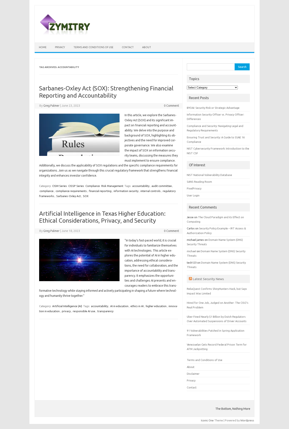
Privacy (60, 47)
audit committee (161, 185)
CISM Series (59, 185)
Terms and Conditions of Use (93, 47)
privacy (66, 311)
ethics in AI (137, 306)
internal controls (150, 190)
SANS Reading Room (199, 181)
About (146, 47)
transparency (105, 311)
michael (191, 251)
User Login (193, 195)
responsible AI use (84, 311)
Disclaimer (193, 373)
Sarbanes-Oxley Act (68, 196)
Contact (128, 47)
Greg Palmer (51, 105)
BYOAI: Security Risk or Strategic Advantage (213, 107)
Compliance (92, 185)
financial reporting (100, 190)
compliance (47, 190)
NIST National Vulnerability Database (209, 174)
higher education (156, 306)
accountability (140, 185)
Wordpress (247, 420)
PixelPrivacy (194, 188)
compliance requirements (71, 190)
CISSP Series (76, 185)
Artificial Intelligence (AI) (67, 306)
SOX (85, 196)
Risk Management (112, 185)
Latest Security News (208, 279)
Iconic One (207, 420)
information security (126, 190)
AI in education (119, 306)
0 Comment (171, 105)
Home (43, 47)
